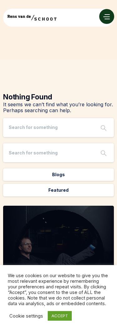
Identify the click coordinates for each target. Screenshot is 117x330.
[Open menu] (106, 16)
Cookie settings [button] (26, 316)
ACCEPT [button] (59, 315)
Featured (58, 190)
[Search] (103, 127)
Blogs (58, 174)
